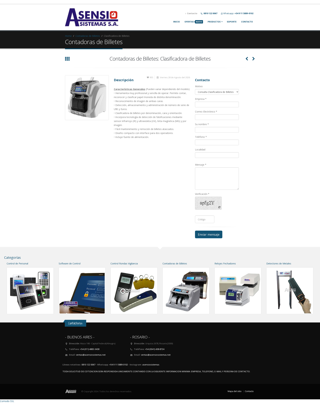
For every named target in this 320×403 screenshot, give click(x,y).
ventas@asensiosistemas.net (91, 354)
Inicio (176, 21)
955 (151, 77)
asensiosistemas (150, 364)
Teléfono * (201, 136)
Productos (214, 21)
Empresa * (200, 99)
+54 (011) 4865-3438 (89, 349)
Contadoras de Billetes (88, 35)
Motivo (199, 86)
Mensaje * (200, 164)
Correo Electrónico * (206, 111)
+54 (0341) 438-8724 (154, 349)
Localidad (200, 149)
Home (68, 35)
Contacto (247, 21)
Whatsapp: (238, 13)
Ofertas (193, 21)
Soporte (231, 21)
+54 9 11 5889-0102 (118, 364)
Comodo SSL (7, 401)
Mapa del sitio (235, 391)
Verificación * (202, 194)
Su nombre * (202, 124)
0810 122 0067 (88, 364)
